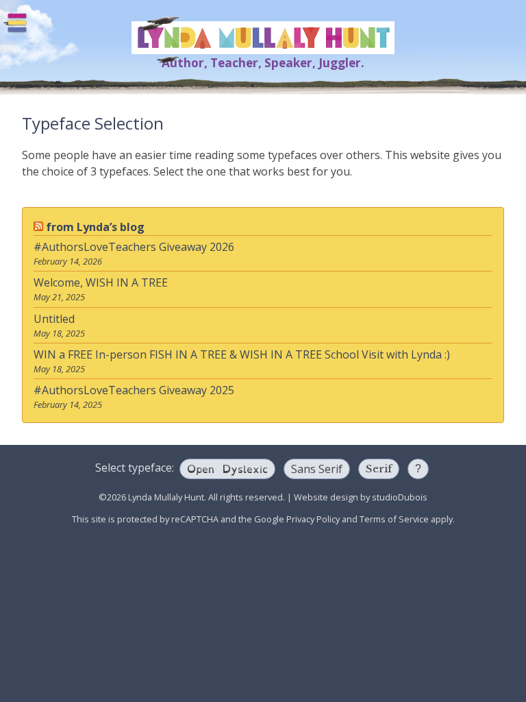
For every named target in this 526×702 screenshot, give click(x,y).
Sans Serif (316, 468)
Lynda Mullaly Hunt (263, 37)
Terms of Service (394, 519)
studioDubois (399, 497)
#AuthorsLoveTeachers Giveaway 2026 (134, 246)
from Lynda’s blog (95, 226)
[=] (17, 22)
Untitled (54, 318)
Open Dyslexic (227, 468)
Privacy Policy (313, 519)
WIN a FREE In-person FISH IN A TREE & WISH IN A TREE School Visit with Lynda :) (242, 354)
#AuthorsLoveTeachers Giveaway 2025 (134, 390)
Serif (379, 468)
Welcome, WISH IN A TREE (101, 282)
